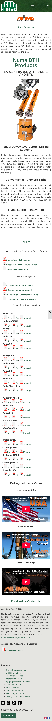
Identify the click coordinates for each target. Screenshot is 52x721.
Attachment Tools (14, 678)
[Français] (48, 717)
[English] (45, 717)
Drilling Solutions (14, 673)
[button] (33, 6)
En (9, 318)
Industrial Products (14, 690)
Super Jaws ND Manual (17, 269)
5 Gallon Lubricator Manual (19, 290)
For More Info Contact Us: (26, 601)
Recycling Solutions (15, 693)
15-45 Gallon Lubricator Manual (21, 299)
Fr (17, 318)
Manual (27, 318)
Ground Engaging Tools (17, 670)
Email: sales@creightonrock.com (16, 637)
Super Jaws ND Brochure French (21, 265)
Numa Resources (26, 27)
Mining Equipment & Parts (18, 696)
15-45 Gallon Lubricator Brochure (22, 294)
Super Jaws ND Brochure (18, 260)
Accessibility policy (14, 650)
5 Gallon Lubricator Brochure (20, 285)
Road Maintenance (14, 676)
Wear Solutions (13, 687)
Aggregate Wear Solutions (18, 681)
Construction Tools (14, 684)
